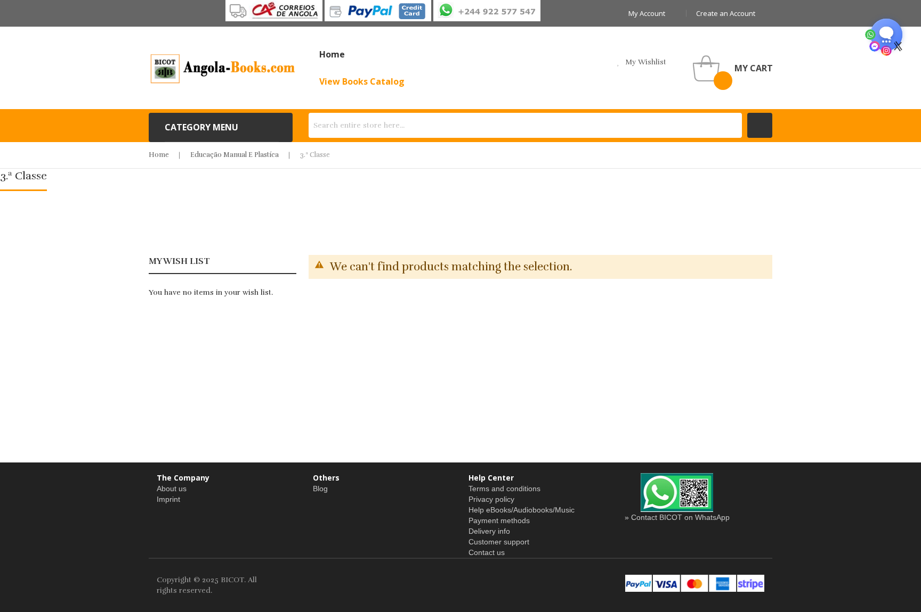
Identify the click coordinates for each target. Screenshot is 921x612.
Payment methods (499, 520)
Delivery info (489, 531)
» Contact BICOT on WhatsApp (677, 517)
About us (172, 488)
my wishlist (645, 62)
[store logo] (223, 68)
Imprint (168, 499)
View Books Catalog (362, 81)
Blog (320, 488)
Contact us (486, 552)
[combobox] (525, 125)
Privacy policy (491, 499)
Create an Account (725, 13)
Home (159, 155)
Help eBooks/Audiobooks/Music (521, 510)
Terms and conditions (504, 488)
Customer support (498, 541)
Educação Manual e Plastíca (234, 155)
